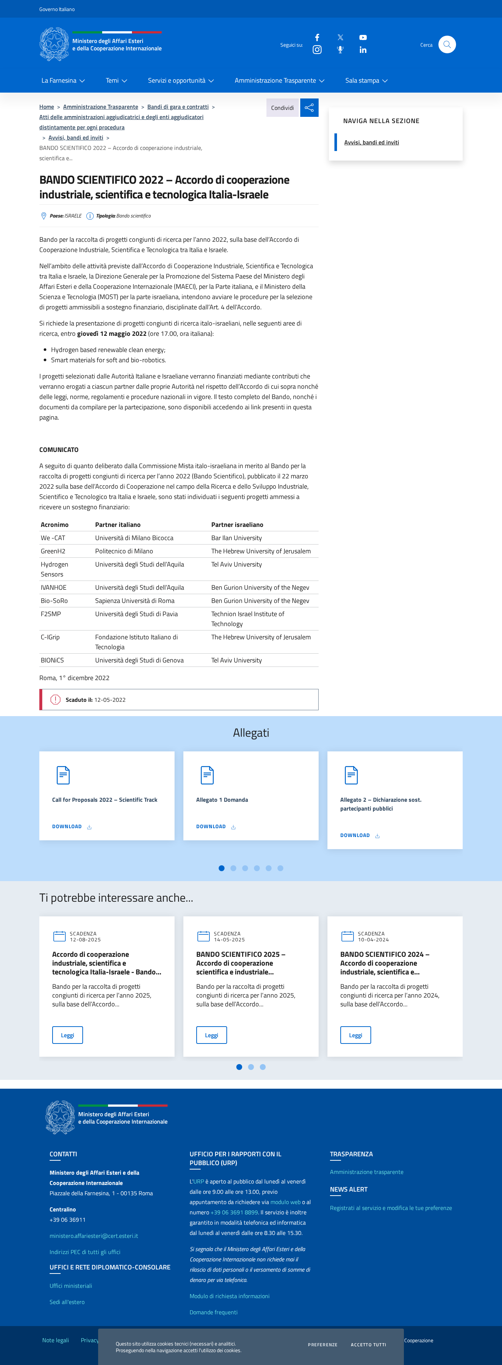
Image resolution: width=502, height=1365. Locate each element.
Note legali (55, 1340)
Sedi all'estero (67, 1301)
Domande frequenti (214, 1312)
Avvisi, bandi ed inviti (76, 137)
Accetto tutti (368, 1345)
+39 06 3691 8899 (234, 1212)
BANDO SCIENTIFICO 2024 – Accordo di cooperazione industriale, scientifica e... (385, 963)
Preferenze (323, 1345)
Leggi (67, 1035)
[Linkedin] (360, 49)
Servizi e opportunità (176, 80)
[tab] (222, 868)
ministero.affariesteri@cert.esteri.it (94, 1235)
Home (46, 106)
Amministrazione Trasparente (275, 80)
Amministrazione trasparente (367, 1171)
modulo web (285, 1201)
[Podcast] (337, 49)
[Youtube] (360, 37)
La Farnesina (59, 80)
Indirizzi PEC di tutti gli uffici (85, 1251)
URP (198, 1181)
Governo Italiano (57, 9)
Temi (112, 80)
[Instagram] (314, 49)
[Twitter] (337, 37)
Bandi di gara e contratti (178, 106)
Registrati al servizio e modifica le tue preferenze (391, 1207)
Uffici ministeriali (71, 1285)
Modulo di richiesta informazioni (230, 1296)
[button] (447, 44)
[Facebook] (314, 37)
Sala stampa (362, 80)
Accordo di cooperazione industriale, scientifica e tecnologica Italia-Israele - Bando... (106, 963)
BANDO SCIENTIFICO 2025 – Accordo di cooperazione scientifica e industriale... (241, 963)
